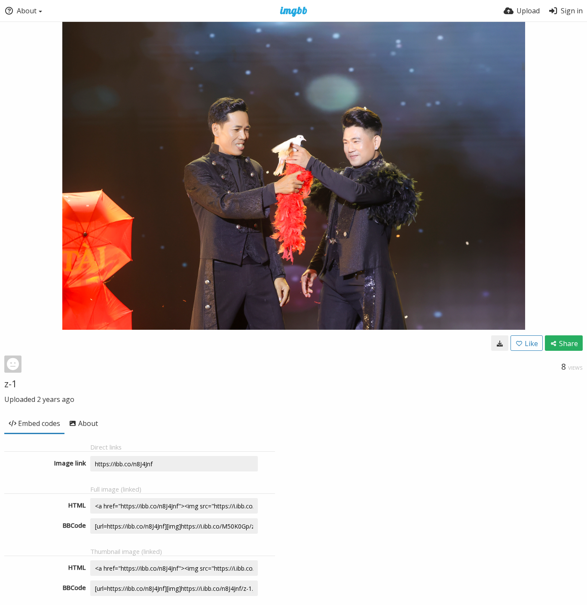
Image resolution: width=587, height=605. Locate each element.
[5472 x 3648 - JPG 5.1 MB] (499, 343)
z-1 (10, 383)
